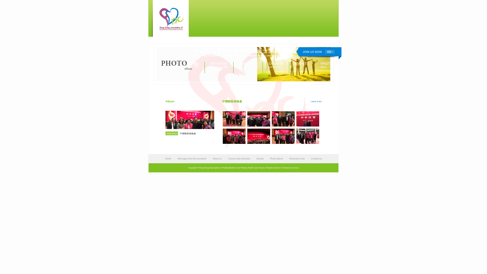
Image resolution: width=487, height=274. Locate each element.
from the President (219, 65)
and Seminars (276, 65)
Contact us (316, 158)
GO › (330, 51)
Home (168, 158)
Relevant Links (309, 43)
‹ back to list (315, 101)
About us (217, 158)
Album (327, 65)
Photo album (276, 158)
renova (296, 168)
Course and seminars (239, 158)
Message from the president (192, 158)
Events (260, 158)
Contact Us (327, 43)
